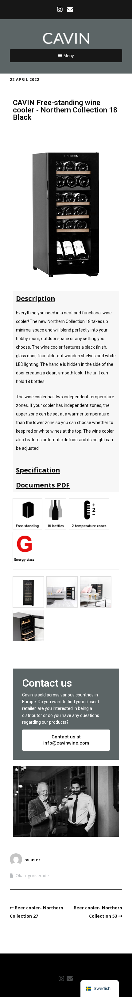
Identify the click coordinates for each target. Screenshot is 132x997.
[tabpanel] (66, 383)
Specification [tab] (38, 469)
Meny (69, 55)
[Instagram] (60, 9)
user (35, 859)
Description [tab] (35, 298)
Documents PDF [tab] (43, 484)
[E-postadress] (70, 9)
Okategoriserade (32, 875)
